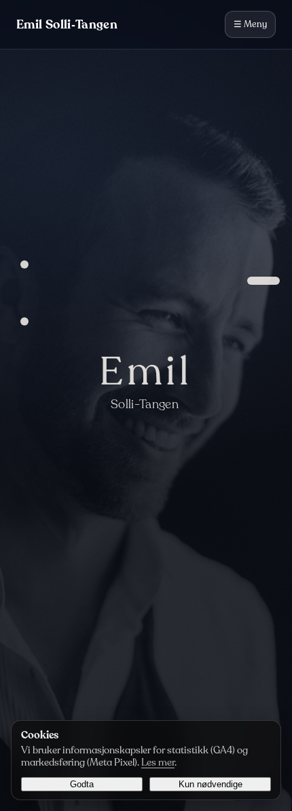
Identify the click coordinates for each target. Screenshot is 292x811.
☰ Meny (250, 24)
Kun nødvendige (210, 784)
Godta (82, 784)
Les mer (158, 762)
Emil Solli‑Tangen (66, 24)
